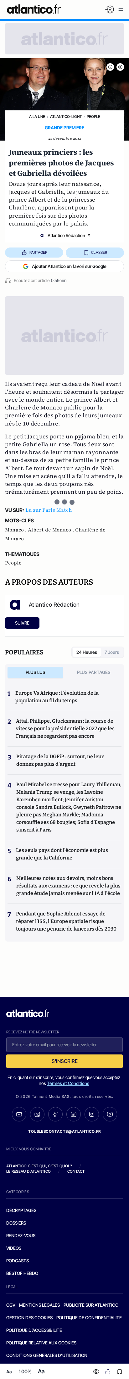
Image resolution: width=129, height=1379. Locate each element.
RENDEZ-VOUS (20, 1235)
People (93, 116)
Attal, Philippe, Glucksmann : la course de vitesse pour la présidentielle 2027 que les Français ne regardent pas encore (65, 728)
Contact (76, 1171)
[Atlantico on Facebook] (55, 1114)
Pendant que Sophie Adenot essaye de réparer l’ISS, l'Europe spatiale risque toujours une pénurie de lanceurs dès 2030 (66, 921)
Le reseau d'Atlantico (28, 1171)
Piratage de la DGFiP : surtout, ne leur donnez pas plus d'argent (60, 760)
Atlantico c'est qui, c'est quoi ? (39, 1166)
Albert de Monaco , (51, 529)
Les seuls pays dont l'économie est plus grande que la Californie (62, 854)
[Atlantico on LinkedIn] (73, 1114)
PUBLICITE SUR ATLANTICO (91, 1305)
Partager (38, 252)
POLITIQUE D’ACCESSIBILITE (34, 1330)
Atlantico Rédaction (66, 235)
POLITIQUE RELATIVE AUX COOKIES (41, 1342)
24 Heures (86, 652)
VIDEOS (13, 1248)
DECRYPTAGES (21, 1210)
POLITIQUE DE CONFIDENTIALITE (89, 1317)
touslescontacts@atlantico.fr (64, 1131)
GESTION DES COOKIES (29, 1317)
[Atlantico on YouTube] (110, 1114)
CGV (10, 1305)
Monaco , (16, 529)
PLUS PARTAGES (94, 672)
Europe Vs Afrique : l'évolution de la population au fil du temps (57, 696)
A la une (37, 116)
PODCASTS (17, 1260)
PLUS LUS (35, 672)
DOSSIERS (16, 1223)
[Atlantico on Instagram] (92, 1114)
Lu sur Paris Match (48, 510)
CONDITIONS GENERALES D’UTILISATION (46, 1355)
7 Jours (112, 652)
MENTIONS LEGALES (39, 1305)
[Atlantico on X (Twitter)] (37, 1114)
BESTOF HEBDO (22, 1273)
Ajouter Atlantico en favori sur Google (69, 266)
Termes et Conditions (68, 1083)
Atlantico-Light (66, 116)
